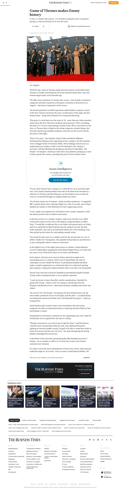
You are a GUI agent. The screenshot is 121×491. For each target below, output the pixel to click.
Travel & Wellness (68, 467)
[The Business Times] (59, 3)
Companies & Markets (33, 448)
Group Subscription (86, 462)
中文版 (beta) (84, 472)
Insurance (47, 461)
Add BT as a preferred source (80, 26)
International (12, 462)
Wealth (46, 448)
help (46, 484)
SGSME (102, 461)
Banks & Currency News (29, 420)
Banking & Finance (32, 451)
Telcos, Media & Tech (33, 459)
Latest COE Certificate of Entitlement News (81, 424)
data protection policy (84, 484)
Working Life (12, 472)
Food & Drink (66, 451)
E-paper (82, 448)
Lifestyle (64, 448)
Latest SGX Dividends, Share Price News (99, 428)
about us (33, 484)
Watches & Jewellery (69, 459)
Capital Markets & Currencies (32, 467)
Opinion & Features (14, 467)
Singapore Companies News (48, 420)
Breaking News (13, 448)
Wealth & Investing (50, 451)
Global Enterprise (106, 459)
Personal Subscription (87, 459)
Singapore (11, 459)
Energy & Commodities (33, 456)
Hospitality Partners (68, 469)
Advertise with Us (85, 467)
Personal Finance (49, 454)
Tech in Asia (104, 454)
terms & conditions (63, 484)
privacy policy (52, 484)
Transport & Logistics (33, 462)
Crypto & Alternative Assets (51, 457)
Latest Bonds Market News (16, 431)
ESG (9, 469)
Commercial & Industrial (16, 456)
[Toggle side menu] (3, 2)
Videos (82, 451)
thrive (102, 451)
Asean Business (105, 456)
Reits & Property (31, 454)
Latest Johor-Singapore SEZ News (18, 428)
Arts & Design (66, 462)
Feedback (86, 358)
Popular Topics (14, 420)
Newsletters (84, 454)
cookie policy (73, 484)
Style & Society (67, 456)
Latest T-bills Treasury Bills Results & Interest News (23, 424)
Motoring (65, 454)
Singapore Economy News (67, 420)
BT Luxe (64, 464)
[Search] (6, 2)
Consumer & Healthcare (34, 464)
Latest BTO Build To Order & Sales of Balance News (46, 428)
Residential (12, 454)
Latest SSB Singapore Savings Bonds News (53, 424)
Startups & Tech (13, 464)
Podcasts (83, 456)
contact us (40, 484)
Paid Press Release (86, 464)
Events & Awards (85, 469)
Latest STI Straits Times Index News (74, 428)
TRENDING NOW (14, 383)
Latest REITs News (83, 420)
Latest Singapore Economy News (61, 431)
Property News (97, 420)
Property (11, 451)
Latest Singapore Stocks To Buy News (38, 431)
